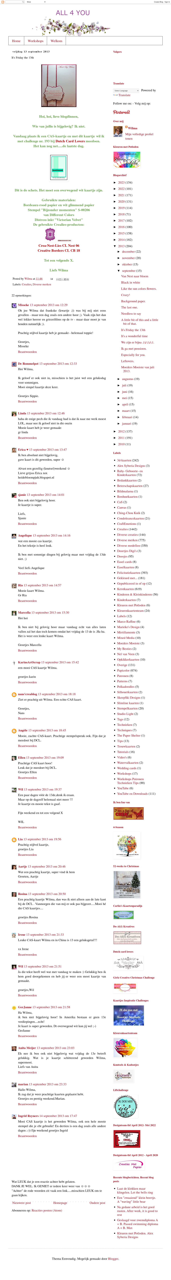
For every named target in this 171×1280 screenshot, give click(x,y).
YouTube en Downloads (132, 793)
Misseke (23, 304)
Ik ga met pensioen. (134, 348)
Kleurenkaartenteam (130, 610)
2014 (121, 239)
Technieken (124, 724)
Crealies (26, 284)
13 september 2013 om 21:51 (43, 966)
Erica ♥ (23, 449)
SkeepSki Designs (128, 697)
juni (125, 391)
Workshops (35, 40)
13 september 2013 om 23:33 (48, 1084)
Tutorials (123, 752)
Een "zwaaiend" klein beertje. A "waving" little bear (136, 1199)
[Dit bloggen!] (60, 279)
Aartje (22, 866)
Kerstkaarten (125, 589)
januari (127, 423)
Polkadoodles (125, 686)
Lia (20, 839)
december (129, 251)
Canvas (121, 507)
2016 (121, 227)
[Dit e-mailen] (57, 279)
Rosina (22, 893)
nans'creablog (27, 694)
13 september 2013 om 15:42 (60, 662)
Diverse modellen (128, 545)
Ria (20, 585)
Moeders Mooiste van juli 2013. (137, 369)
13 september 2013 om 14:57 (42, 585)
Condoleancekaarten (130, 518)
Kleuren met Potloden (131, 605)
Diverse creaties (127, 534)
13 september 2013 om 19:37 (43, 789)
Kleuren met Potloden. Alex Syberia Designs (135, 1235)
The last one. (129, 307)
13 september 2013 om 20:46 (46, 866)
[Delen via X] (62, 279)
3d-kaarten (124, 460)
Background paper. (133, 301)
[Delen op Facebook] (65, 279)
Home (16, 40)
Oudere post (97, 1203)
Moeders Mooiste (128, 643)
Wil (20, 789)
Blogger (113, 1258)
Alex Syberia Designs (131, 465)
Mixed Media (126, 638)
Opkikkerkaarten (128, 659)
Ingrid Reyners (28, 1115)
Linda (22, 413)
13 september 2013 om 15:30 (50, 612)
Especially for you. (133, 355)
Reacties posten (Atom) (47, 1210)
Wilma (132, 128)
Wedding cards (126, 768)
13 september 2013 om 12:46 (46, 413)
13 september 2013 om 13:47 (48, 449)
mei (125, 398)
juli (124, 385)
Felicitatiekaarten (128, 572)
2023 (121, 182)
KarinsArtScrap (29, 662)
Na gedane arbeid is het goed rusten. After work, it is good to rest (137, 1211)
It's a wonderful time (134, 336)
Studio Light (125, 714)
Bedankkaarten (127, 480)
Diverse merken (42, 284)
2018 (121, 214)
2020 (121, 201)
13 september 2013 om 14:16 (51, 535)
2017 (121, 220)
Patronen (123, 676)
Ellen (21, 757)
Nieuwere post (21, 1203)
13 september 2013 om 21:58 (51, 1007)
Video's (122, 757)
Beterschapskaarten (130, 486)
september (129, 270)
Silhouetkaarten (127, 692)
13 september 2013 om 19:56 (42, 839)
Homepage (60, 1203)
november (129, 258)
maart (126, 410)
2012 (121, 431)
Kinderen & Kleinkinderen (134, 594)
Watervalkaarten (128, 762)
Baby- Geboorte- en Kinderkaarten (130, 473)
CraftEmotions (126, 523)
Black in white (130, 282)
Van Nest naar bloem (134, 276)
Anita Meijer (27, 1047)
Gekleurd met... (127, 578)
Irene (21, 934)
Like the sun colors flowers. (139, 288)
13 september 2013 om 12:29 (48, 305)
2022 (121, 188)
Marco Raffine (126, 621)
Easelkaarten (125, 567)
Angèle (23, 730)
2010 (121, 444)
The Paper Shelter (128, 735)
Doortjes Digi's (127, 551)
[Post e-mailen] (51, 278)
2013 (121, 246)
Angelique (25, 535)
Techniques (124, 730)
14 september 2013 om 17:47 (58, 1116)
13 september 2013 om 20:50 (47, 894)
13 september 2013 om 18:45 (47, 730)
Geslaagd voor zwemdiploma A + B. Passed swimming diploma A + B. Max (137, 1224)
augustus (128, 379)
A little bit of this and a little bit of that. (139, 322)
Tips (120, 741)
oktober (127, 264)
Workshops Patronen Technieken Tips (130, 781)
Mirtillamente (126, 632)
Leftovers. (127, 361)
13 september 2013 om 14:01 (46, 494)
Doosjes (122, 556)
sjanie (22, 494)
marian (23, 1084)
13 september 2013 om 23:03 (55, 1048)
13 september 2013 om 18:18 (57, 694)
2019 (121, 208)
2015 (121, 233)
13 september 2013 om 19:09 (45, 757)
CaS (120, 502)
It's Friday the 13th (133, 330)
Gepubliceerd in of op (131, 583)
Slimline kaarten (128, 703)
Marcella (24, 612)
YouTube (123, 788)
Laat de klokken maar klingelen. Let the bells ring (135, 1190)
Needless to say (131, 313)
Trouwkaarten (126, 746)
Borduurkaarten (127, 496)
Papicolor (123, 670)
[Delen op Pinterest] (67, 279)
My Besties (124, 648)
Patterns (122, 681)
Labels (121, 616)
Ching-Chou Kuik (128, 513)
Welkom (56, 40)
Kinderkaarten (126, 600)
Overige (122, 665)
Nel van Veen (126, 654)
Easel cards (124, 562)
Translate (124, 95)
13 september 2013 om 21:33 (45, 934)
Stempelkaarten (127, 708)
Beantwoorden (27, 352)
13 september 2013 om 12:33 (58, 363)
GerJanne (25, 1007)
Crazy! (125, 295)
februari (127, 417)
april (125, 404)
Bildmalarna (125, 491)
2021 (121, 195)
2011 (121, 437)
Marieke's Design (128, 627)
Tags (120, 719)
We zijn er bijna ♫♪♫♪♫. (137, 342)
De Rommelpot (28, 363)
